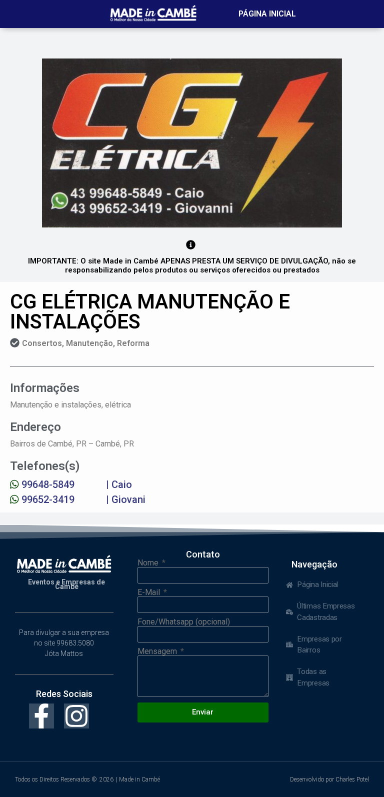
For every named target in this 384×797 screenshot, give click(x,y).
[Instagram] (76, 716)
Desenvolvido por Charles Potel (329, 779)
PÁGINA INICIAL (267, 13)
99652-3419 (48, 500)
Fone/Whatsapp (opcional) (184, 622)
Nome (149, 563)
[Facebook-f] (41, 716)
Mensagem (158, 652)
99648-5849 (48, 484)
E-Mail (150, 592)
